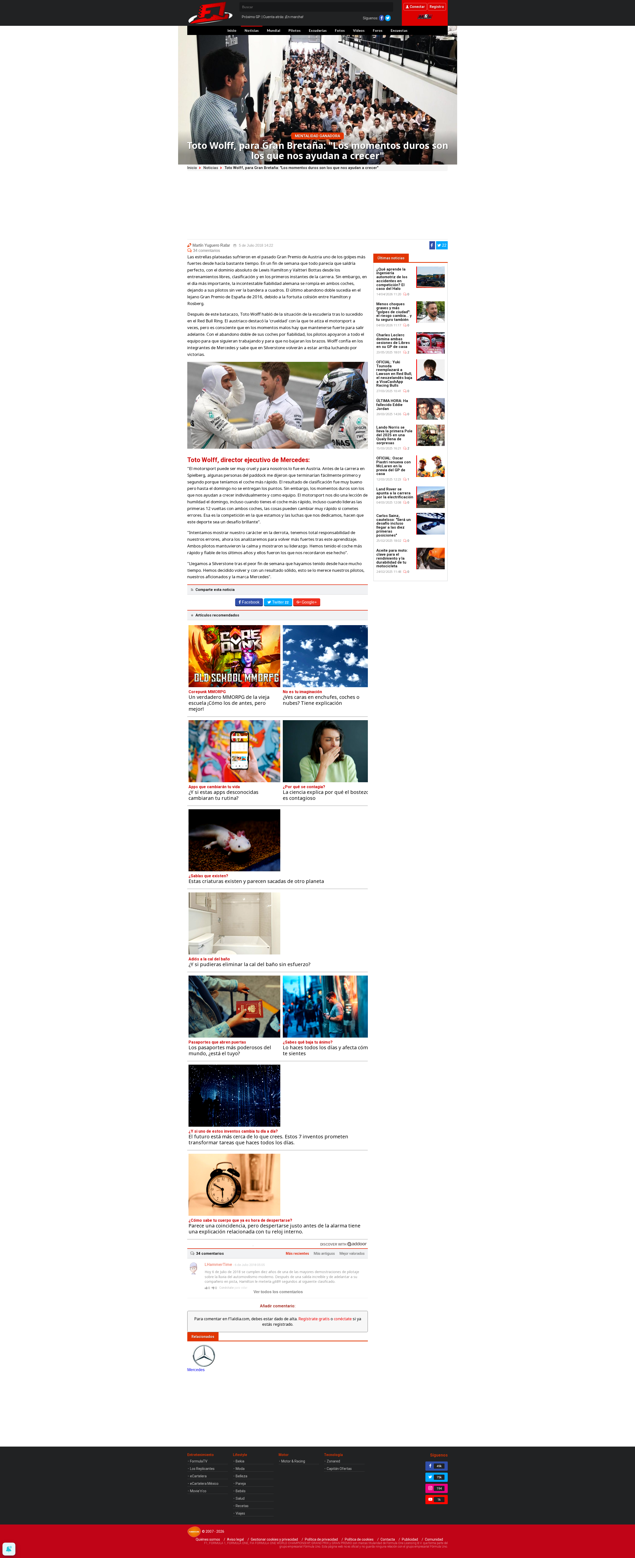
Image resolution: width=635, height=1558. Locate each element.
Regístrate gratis (314, 1318)
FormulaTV (198, 1461)
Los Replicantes (202, 1469)
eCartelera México (204, 1484)
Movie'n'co (198, 1491)
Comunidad (434, 1539)
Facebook (250, 602)
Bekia (240, 1461)
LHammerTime (218, 1264)
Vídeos (359, 30)
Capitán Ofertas (339, 1469)
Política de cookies (359, 1539)
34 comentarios (206, 250)
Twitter (280, 602)
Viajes (240, 1513)
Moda (240, 1469)
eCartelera (198, 1476)
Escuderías (318, 30)
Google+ (309, 602)
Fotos (340, 30)
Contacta (388, 1539)
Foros (377, 30)
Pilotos (294, 30)
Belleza (241, 1476)
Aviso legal (235, 1539)
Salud (240, 1498)
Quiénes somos (208, 1539)
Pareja (241, 1484)
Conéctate (226, 1287)
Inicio (231, 30)
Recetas (242, 1506)
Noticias (252, 30)
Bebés (241, 1491)
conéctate (343, 1318)
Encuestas (399, 30)
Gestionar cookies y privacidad (274, 1539)
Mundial (273, 30)
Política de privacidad (321, 1539)
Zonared (333, 1461)
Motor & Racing (293, 1461)
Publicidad (410, 1539)
